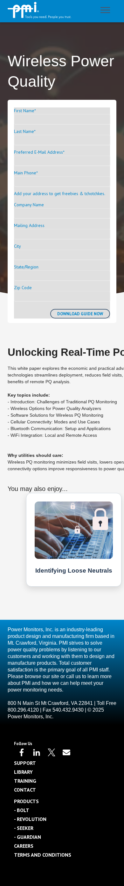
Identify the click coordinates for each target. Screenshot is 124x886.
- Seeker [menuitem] (23, 828)
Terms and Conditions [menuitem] (42, 855)
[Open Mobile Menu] (106, 11)
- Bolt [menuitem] (21, 810)
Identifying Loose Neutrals (73, 570)
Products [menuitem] (26, 801)
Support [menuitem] (25, 763)
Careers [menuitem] (23, 846)
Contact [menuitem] (25, 790)
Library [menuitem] (23, 772)
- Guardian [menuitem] (27, 837)
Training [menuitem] (25, 781)
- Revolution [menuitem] (30, 819)
